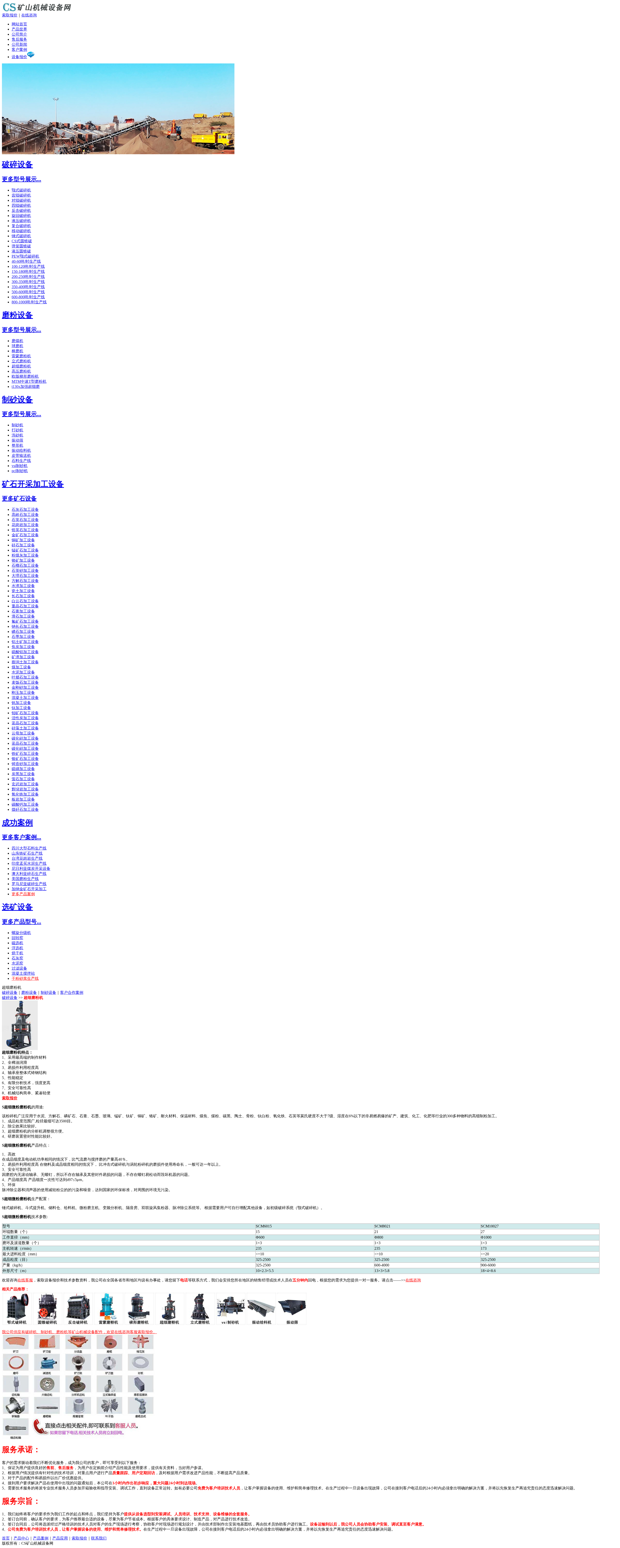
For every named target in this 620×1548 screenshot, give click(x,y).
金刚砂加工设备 (25, 687)
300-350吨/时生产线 (28, 282)
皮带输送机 (21, 455)
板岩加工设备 (23, 799)
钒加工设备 (21, 703)
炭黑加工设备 (23, 774)
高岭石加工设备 (25, 515)
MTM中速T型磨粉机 (29, 381)
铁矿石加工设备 (25, 753)
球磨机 (17, 346)
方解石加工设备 (25, 581)
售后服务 (19, 39)
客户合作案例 (71, 992)
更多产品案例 (23, 894)
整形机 (17, 445)
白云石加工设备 (25, 601)
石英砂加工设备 (25, 570)
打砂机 (17, 430)
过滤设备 (19, 968)
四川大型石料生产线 (29, 848)
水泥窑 (17, 963)
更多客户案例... (21, 837)
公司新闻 (19, 44)
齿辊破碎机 (21, 195)
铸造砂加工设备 (25, 764)
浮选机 (17, 948)
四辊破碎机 (21, 205)
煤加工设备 (21, 667)
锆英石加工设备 (25, 530)
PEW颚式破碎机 (25, 256)
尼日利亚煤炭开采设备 (31, 868)
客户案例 (19, 49)
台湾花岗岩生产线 (27, 858)
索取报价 (9, 15)
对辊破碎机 (21, 200)
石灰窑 (17, 958)
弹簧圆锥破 (21, 246)
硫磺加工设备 (23, 769)
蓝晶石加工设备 (25, 723)
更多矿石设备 (19, 498)
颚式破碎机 (21, 190)
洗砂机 (17, 435)
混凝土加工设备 (25, 698)
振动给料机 (21, 450)
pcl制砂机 (20, 471)
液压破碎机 (21, 221)
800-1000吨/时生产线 (29, 302)
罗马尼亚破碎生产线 (29, 884)
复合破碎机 (21, 226)
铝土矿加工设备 (25, 642)
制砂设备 (17, 399)
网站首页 (19, 24)
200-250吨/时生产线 (28, 277)
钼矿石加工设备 (25, 713)
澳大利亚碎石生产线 (29, 874)
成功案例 (17, 822)
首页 (6, 1538)
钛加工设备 (21, 708)
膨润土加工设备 (25, 662)
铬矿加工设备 (23, 560)
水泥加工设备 (23, 672)
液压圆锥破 (21, 251)
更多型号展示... (21, 179)
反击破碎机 (21, 210)
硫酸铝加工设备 (25, 652)
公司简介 (19, 34)
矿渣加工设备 (23, 657)
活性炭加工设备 (25, 718)
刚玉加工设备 (23, 692)
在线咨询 (29, 15)
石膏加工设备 (23, 611)
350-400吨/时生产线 (28, 287)
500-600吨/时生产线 (28, 292)
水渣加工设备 (23, 586)
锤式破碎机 (21, 236)
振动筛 (17, 440)
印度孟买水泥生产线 (29, 863)
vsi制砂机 (20, 466)
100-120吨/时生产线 (28, 266)
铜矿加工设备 (23, 540)
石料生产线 (21, 461)
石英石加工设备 (25, 520)
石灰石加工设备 (25, 509)
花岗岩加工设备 (25, 525)
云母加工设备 (23, 733)
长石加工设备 (23, 596)
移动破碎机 (21, 231)
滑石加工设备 (23, 616)
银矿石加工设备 (25, 759)
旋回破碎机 (21, 216)
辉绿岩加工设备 (25, 789)
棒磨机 (17, 351)
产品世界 (19, 29)
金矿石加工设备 (25, 535)
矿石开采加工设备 (33, 484)
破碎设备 (17, 164)
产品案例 (40, 1538)
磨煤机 (17, 341)
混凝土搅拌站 (23, 973)
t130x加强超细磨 (26, 386)
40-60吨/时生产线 (26, 261)
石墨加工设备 (23, 637)
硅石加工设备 (23, 545)
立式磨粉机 (21, 361)
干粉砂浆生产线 (25, 978)
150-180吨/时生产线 (28, 271)
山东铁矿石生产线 (27, 853)
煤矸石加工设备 (25, 809)
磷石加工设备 (23, 631)
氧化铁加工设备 (25, 794)
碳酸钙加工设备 (25, 804)
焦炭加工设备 (23, 647)
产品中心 (21, 1538)
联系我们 (99, 1538)
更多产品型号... (21, 922)
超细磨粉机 (21, 366)
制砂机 (17, 425)
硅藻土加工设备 (25, 728)
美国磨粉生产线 (25, 879)
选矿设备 (17, 907)
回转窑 (17, 938)
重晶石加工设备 (25, 606)
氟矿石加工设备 (25, 621)
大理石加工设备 (25, 576)
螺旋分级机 (21, 933)
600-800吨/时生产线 (28, 297)
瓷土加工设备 (23, 591)
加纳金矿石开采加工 (29, 889)
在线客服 (25, 1280)
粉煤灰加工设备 (25, 555)
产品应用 (60, 1538)
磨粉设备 (17, 315)
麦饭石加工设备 (25, 682)
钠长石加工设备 (25, 626)
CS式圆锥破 (22, 241)
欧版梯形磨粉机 (25, 376)
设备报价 (19, 57)
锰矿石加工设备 (25, 550)
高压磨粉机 (21, 371)
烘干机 (17, 953)
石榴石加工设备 (25, 565)
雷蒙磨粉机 (21, 356)
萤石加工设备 (23, 779)
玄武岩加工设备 (25, 784)
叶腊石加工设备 (25, 677)
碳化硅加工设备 (25, 738)
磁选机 (17, 943)
